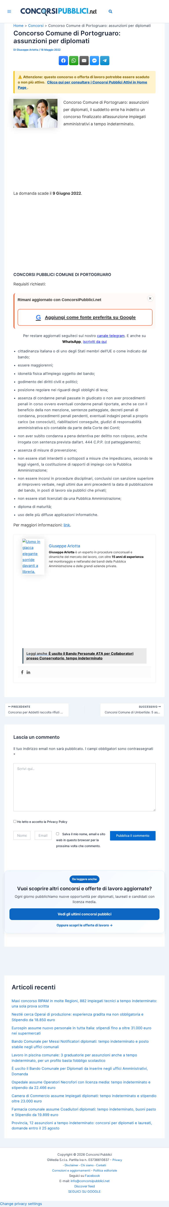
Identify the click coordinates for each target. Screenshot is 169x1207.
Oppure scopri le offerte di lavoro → (85, 925)
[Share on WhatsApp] (73, 60)
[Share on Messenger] (94, 60)
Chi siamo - (88, 1165)
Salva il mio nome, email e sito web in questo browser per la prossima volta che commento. (80, 840)
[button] (111, 12)
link (67, 525)
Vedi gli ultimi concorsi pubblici (84, 914)
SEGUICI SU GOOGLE (84, 1192)
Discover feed (84, 1186)
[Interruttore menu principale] (9, 12)
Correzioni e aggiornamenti (71, 1170)
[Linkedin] (28, 672)
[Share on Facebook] (63, 60)
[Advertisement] (84, 160)
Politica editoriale (105, 1170)
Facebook (92, 1176)
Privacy (117, 1160)
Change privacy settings (21, 1203)
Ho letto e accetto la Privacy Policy (41, 822)
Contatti (101, 1165)
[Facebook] (22, 672)
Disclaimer (72, 1165)
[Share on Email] (84, 60)
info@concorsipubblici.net (90, 1181)
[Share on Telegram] (104, 60)
